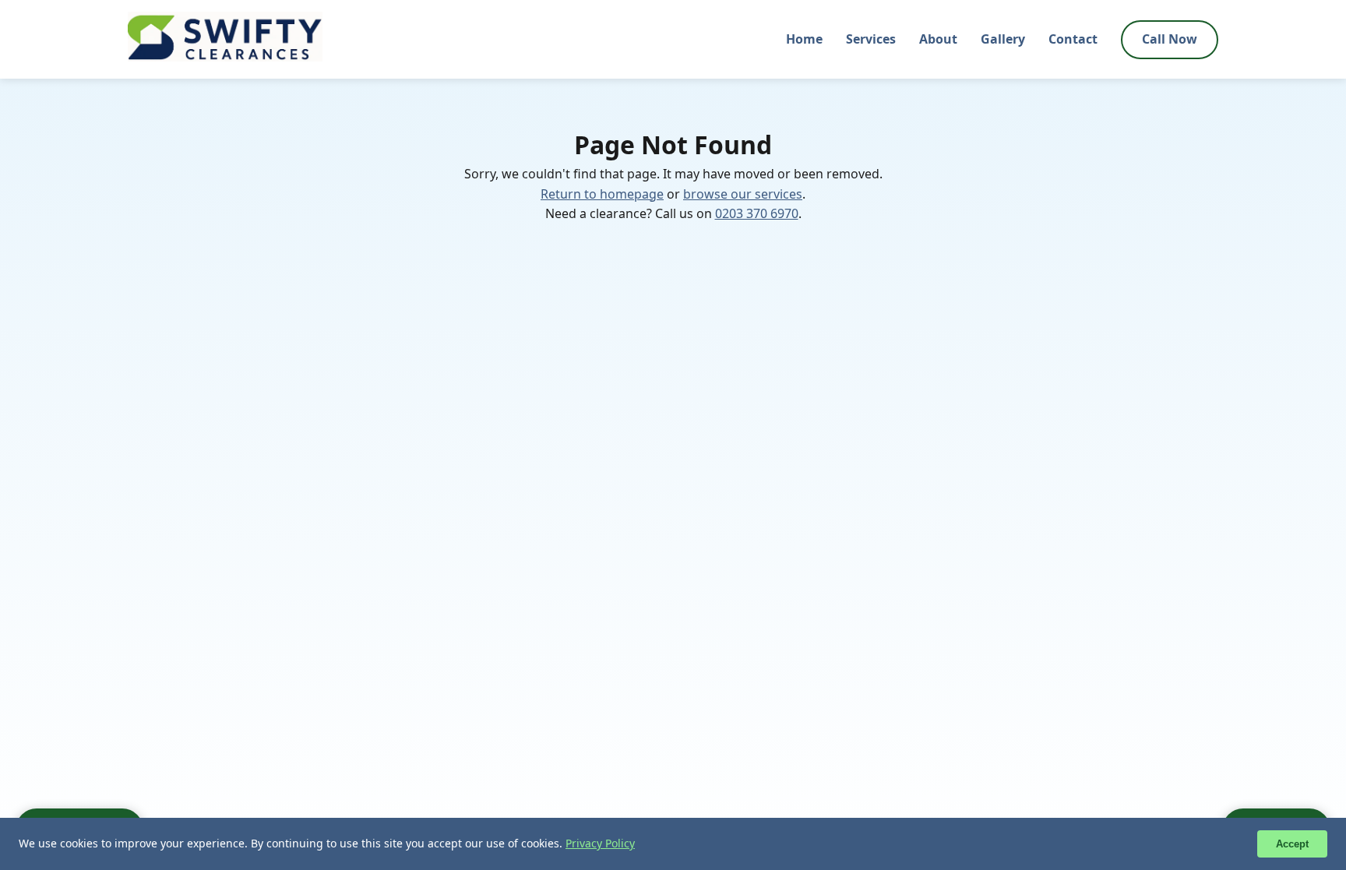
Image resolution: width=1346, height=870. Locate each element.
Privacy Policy (600, 843)
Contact (1073, 39)
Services (871, 39)
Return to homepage (602, 194)
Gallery (1003, 39)
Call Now (1169, 39)
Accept (1292, 844)
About (938, 39)
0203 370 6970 (756, 213)
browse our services (742, 194)
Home (804, 39)
